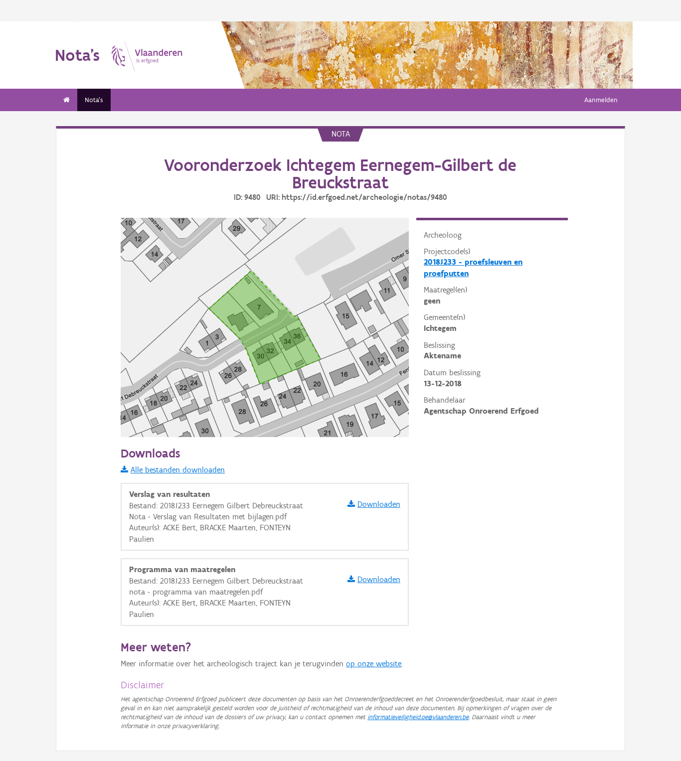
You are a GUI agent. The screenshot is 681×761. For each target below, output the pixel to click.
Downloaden (378, 504)
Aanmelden (601, 100)
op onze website (373, 663)
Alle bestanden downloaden (178, 469)
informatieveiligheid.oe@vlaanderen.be (418, 717)
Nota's (94, 100)
